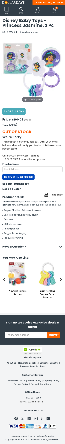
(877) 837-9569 (55, 2)
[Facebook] (16, 419)
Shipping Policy (51, 380)
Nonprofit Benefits (28, 363)
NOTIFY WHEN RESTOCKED (18, 177)
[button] (38, 10)
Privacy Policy (21, 384)
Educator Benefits (49, 363)
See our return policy (15, 184)
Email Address (10, 164)
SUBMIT (54, 335)
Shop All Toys (14, 111)
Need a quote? (11, 189)
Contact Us (12, 380)
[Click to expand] (32, 71)
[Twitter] (22, 419)
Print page (57, 194)
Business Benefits (29, 366)
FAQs (22, 380)
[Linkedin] (29, 418)
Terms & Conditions (40, 384)
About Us (11, 363)
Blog (42, 366)
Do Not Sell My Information (42, 436)
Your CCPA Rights (19, 436)
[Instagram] (36, 419)
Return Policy (34, 380)
